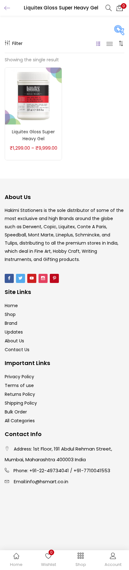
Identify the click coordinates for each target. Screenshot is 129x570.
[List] (109, 43)
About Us (14, 341)
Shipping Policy (21, 403)
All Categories (20, 421)
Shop (10, 314)
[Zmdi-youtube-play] (31, 278)
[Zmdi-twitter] (20, 278)
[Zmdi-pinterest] (54, 278)
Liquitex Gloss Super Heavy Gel (33, 135)
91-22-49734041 (50, 470)
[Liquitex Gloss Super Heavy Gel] (33, 95)
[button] (119, 8)
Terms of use (19, 385)
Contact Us (17, 349)
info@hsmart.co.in (47, 481)
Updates (14, 332)
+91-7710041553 (92, 470)
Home (11, 305)
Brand (11, 323)
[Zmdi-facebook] (9, 278)
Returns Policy (20, 394)
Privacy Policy (19, 377)
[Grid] (98, 43)
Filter (17, 43)
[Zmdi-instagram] (43, 278)
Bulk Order (16, 412)
